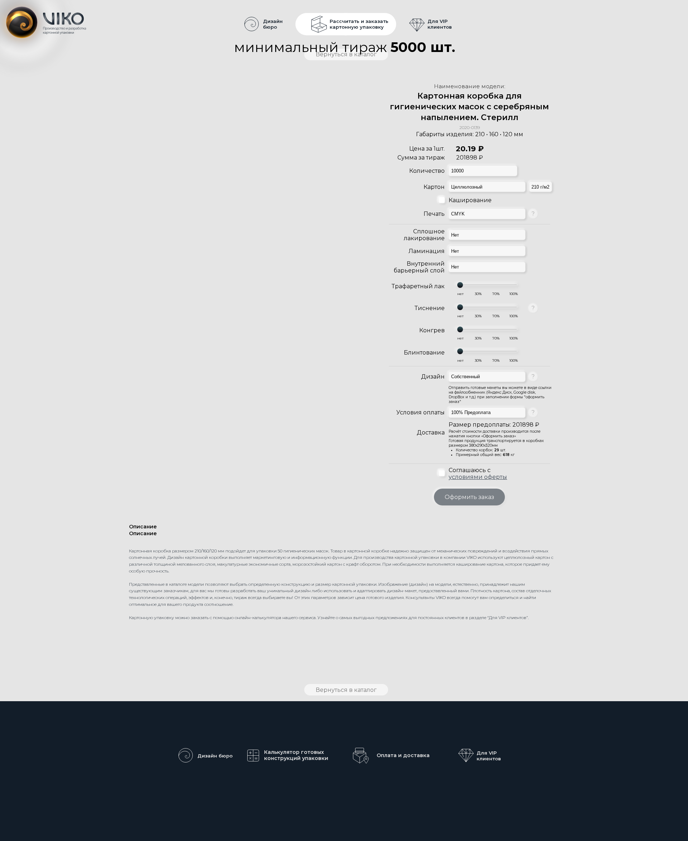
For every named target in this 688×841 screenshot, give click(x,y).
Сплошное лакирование (424, 235)
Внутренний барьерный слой (419, 267)
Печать (434, 213)
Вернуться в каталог (346, 689)
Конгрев (432, 330)
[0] (460, 293)
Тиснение (430, 308)
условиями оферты (478, 477)
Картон (434, 187)
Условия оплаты (420, 412)
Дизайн (433, 376)
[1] (478, 293)
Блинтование (424, 352)
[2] (496, 293)
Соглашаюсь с (478, 473)
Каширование (470, 200)
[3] (513, 293)
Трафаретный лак (418, 286)
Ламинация (426, 251)
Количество (427, 170)
